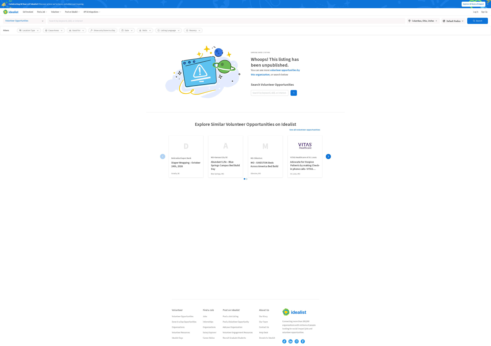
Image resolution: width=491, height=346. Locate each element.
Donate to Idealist (267, 338)
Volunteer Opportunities (182, 316)
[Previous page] (162, 156)
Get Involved (28, 12)
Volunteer (55, 12)
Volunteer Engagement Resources (238, 332)
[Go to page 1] (244, 179)
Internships (208, 321)
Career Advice (209, 338)
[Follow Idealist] (284, 341)
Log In (475, 12)
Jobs (205, 316)
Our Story (263, 316)
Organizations (178, 327)
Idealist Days (177, 338)
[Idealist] (10, 12)
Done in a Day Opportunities (184, 321)
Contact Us (264, 327)
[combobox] (226, 21)
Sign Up (484, 12)
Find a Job (41, 12)
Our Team (263, 321)
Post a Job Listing (230, 316)
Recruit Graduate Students (234, 338)
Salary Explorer (209, 332)
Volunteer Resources (181, 332)
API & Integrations (91, 12)
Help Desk (263, 332)
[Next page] (328, 156)
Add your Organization (232, 327)
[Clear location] (436, 21)
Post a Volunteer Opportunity (236, 321)
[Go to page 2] (246, 179)
